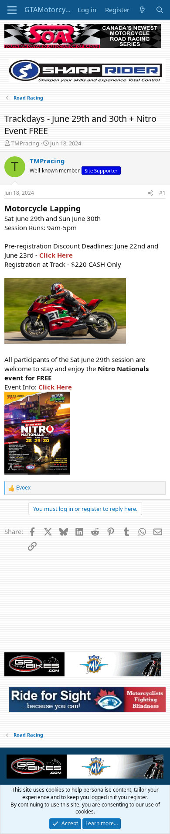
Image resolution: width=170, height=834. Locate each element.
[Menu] (12, 10)
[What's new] (142, 10)
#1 (162, 192)
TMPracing (25, 143)
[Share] (150, 193)
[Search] (159, 10)
